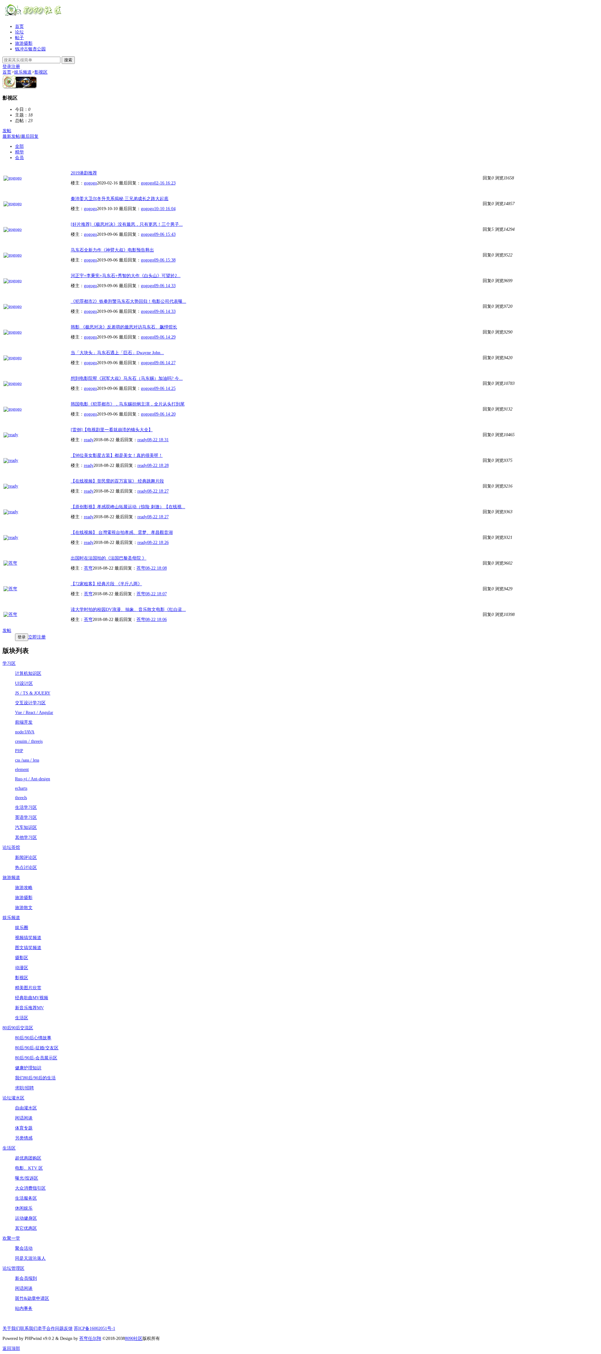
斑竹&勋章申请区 (32, 1298)
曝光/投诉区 (26, 1178)
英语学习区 (26, 817)
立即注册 (37, 637)
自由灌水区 (26, 1108)
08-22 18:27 (158, 491)
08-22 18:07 (156, 594)
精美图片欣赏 (28, 987)
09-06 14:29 (165, 337)
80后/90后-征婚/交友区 (37, 1048)
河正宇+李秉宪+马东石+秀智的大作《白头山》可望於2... (126, 275)
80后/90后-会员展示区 (36, 1058)
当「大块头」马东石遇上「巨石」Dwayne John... (117, 352)
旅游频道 (11, 877)
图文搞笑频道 (28, 947)
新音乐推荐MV (29, 1007)
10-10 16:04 (165, 208)
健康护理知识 (28, 1068)
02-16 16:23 (165, 183)
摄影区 (21, 957)
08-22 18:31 (158, 439)
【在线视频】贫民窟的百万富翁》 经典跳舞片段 (117, 481)
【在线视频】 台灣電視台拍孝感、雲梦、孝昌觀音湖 (122, 532)
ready (89, 439)
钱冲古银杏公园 (30, 49)
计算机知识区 (28, 673)
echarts (21, 788)
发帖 (7, 130)
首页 (19, 26)
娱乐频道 (23, 72)
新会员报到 (26, 1278)
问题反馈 (64, 1328)
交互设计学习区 (30, 702)
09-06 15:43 (165, 234)
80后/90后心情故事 (33, 1038)
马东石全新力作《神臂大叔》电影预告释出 (112, 250)
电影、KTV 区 (29, 1168)
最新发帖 (11, 136)
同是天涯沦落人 (30, 1258)
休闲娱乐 (24, 1208)
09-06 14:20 (165, 414)
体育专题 (24, 1128)
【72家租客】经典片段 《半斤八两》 (106, 583)
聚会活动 (24, 1248)
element (22, 769)
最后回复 (30, 136)
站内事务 (24, 1308)
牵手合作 (46, 1328)
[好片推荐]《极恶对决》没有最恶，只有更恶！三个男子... (127, 224)
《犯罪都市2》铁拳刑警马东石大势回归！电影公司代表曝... (128, 301)
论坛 (19, 32)
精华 (19, 152)
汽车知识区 (26, 827)
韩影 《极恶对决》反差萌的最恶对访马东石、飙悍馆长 (124, 327)
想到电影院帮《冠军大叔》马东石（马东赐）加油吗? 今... (127, 378)
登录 (7, 66)
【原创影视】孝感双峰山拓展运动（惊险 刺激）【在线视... (128, 506)
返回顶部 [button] (11, 1348)
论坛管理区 (13, 1268)
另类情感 (24, 1138)
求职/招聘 (24, 1088)
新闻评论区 (26, 857)
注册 (15, 66)
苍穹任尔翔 (90, 1338)
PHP (19, 750)
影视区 (41, 72)
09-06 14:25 (165, 388)
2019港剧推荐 (84, 173)
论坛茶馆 (11, 847)
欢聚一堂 (11, 1238)
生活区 (21, 1018)
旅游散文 (24, 907)
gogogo (90, 183)
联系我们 (29, 1328)
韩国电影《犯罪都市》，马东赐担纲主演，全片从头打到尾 (128, 404)
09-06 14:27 (165, 362)
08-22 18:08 (156, 568)
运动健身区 (26, 1218)
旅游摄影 (24, 43)
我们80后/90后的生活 (35, 1078)
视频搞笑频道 (28, 937)
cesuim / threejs (29, 741)
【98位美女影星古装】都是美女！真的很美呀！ (117, 455)
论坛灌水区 (13, 1098)
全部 (19, 146)
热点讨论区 (26, 867)
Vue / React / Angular (34, 712)
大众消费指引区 (30, 1188)
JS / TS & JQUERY (32, 693)
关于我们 (11, 1328)
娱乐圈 (21, 927)
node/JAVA (24, 732)
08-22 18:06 (156, 619)
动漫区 (21, 967)
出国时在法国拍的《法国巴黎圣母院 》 (108, 558)
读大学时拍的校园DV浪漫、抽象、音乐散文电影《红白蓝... (128, 609)
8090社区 (133, 1338)
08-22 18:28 (158, 465)
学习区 (9, 663)
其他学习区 (26, 837)
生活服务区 (26, 1198)
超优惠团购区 (28, 1158)
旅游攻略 (24, 887)
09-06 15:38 (165, 260)
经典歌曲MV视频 (31, 997)
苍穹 (88, 568)
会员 (19, 157)
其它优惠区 (26, 1228)
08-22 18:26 (158, 542)
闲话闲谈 (24, 1118)
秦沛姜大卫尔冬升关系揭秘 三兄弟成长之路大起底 (119, 198)
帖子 (19, 37)
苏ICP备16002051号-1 (94, 1328)
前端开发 (24, 722)
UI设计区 (24, 683)
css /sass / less (27, 760)
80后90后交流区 (18, 1028)
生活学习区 (26, 807)
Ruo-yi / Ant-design (32, 779)
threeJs (21, 797)
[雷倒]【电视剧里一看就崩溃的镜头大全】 (112, 429)
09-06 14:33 (165, 285)
